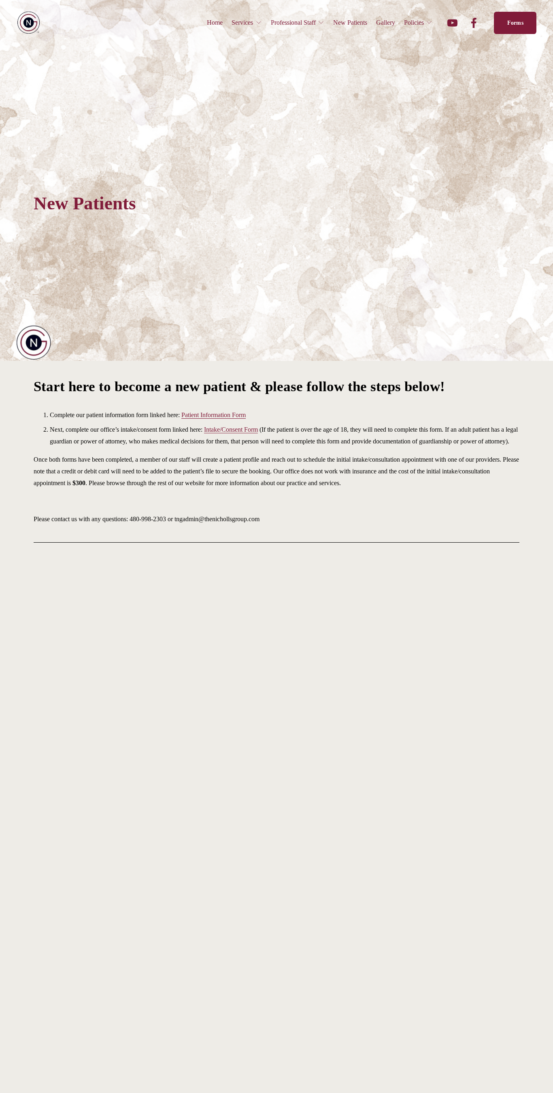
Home (215, 22)
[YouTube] (452, 23)
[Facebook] (474, 23)
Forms (515, 22)
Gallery (385, 22)
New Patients (350, 22)
